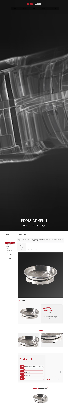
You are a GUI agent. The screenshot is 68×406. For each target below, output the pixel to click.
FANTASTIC (25, 8)
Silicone (7, 248)
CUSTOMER (44, 8)
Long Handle (8, 244)
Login (59, 0)
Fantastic (8, 236)
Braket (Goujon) (9, 254)
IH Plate (7, 252)
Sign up (62, 0)
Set (7, 238)
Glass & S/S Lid (8, 246)
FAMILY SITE (54, 8)
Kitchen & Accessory (9, 250)
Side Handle (8, 240)
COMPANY (15, 8)
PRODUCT (34, 8)
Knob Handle (9, 242)
